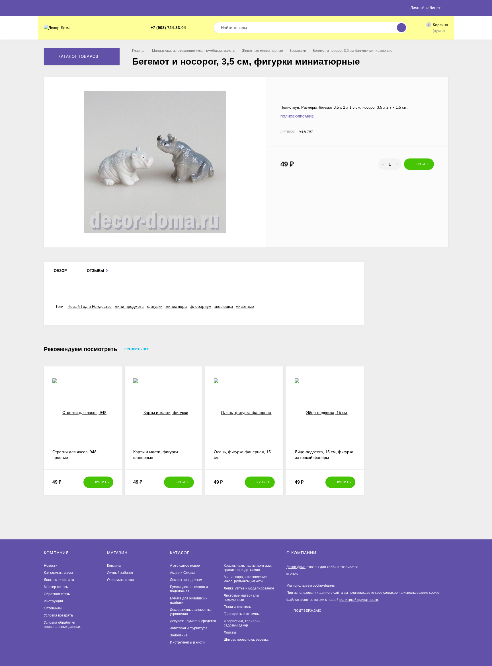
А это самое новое (185, 566)
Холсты (230, 632)
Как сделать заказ (58, 573)
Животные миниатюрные (262, 51)
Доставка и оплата (59, 580)
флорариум (201, 306)
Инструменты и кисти (187, 642)
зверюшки (223, 306)
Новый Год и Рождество (89, 306)
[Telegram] (192, 28)
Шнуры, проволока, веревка (246, 640)
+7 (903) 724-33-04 (168, 27)
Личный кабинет (120, 573)
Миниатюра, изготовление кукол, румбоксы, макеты (193, 51)
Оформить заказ (120, 580)
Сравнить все (137, 349)
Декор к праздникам (186, 580)
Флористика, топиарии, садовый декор (242, 623)
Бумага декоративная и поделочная (189, 589)
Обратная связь (57, 594)
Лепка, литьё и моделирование (249, 588)
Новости (51, 566)
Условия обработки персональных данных (62, 624)
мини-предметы (129, 306)
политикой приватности (358, 600)
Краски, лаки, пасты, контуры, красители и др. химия (248, 568)
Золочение (179, 635)
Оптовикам (53, 608)
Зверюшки (298, 51)
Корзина (114, 566)
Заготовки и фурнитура (189, 628)
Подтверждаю (307, 610)
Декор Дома (296, 567)
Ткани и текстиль (237, 607)
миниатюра (176, 306)
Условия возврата (58, 615)
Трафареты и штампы (242, 614)
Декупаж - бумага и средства (193, 621)
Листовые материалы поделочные (241, 597)
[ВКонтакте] (199, 28)
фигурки (155, 306)
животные (245, 306)
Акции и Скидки (182, 573)
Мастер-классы (56, 587)
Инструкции (53, 601)
